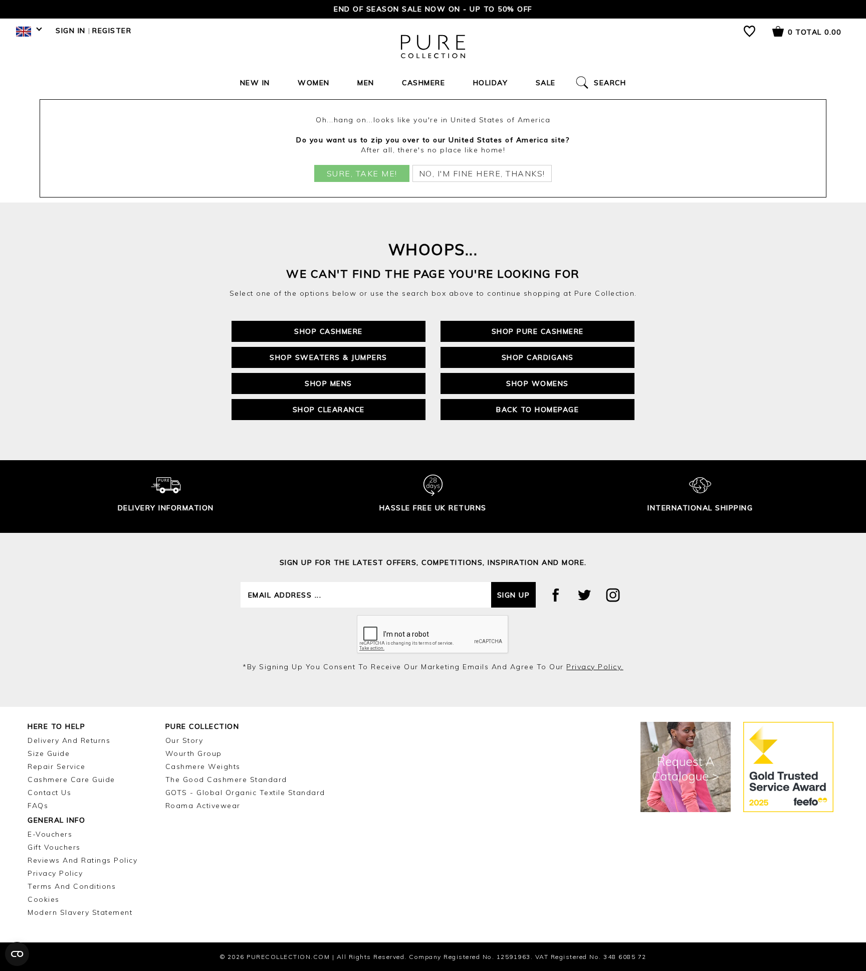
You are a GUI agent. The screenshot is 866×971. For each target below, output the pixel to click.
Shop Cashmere (328, 331)
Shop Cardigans (538, 357)
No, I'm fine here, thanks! (482, 173)
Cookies (44, 899)
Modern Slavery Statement (80, 912)
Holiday (490, 82)
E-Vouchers (50, 834)
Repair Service (56, 766)
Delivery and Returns (69, 740)
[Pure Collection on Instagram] (612, 595)
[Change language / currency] (27, 34)
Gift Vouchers (54, 847)
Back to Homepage (537, 409)
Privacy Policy (55, 873)
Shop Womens (537, 383)
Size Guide (49, 753)
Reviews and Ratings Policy (82, 860)
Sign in (71, 30)
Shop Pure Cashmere (538, 331)
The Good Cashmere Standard (226, 779)
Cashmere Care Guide (71, 779)
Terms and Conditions (72, 886)
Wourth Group (193, 753)
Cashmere (423, 82)
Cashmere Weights (203, 766)
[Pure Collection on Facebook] (555, 595)
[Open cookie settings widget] (17, 954)
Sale (546, 82)
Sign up (513, 595)
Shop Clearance (329, 409)
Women (314, 82)
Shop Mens (328, 383)
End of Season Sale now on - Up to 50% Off (433, 9)
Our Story (184, 740)
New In (255, 82)
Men (365, 82)
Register (111, 30)
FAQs (38, 805)
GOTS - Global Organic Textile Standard (245, 792)
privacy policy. (594, 666)
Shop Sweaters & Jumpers (328, 357)
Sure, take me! (362, 173)
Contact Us (49, 792)
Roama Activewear (203, 805)
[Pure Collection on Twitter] (584, 595)
